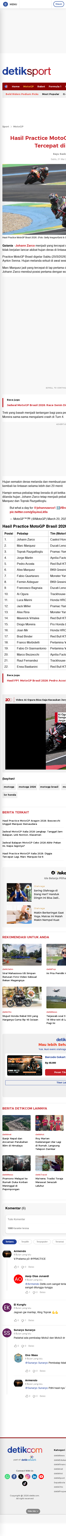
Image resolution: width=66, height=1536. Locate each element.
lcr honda (10, 794)
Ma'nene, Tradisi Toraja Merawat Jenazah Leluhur (49, 1182)
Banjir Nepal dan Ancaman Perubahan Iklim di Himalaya (15, 1142)
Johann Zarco (25, 245)
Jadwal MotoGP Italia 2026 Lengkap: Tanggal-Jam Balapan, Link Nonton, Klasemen (32, 833)
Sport (5, 126)
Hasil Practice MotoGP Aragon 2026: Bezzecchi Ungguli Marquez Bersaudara (31, 822)
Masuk (59, 4)
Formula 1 (55, 86)
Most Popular (50, 94)
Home (16, 86)
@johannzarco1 (45, 508)
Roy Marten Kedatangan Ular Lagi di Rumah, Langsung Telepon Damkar (48, 1144)
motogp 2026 (27, 786)
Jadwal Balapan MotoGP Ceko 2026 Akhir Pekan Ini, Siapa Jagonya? (31, 844)
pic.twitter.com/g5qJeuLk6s (29, 512)
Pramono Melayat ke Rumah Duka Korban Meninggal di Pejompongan (15, 1184)
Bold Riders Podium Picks (22, 94)
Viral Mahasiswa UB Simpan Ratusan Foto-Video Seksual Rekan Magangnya (19, 977)
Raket (41, 86)
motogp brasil (49, 786)
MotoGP (28, 86)
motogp (9, 786)
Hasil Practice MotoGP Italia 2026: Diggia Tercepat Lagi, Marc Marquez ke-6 (27, 855)
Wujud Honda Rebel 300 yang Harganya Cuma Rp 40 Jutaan (20, 1018)
